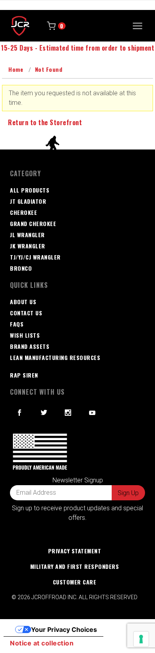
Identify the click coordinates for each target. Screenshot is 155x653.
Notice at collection (42, 643)
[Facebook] (19, 412)
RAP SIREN (24, 375)
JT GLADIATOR (28, 201)
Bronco (21, 268)
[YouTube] (93, 412)
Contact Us (26, 313)
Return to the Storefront (45, 122)
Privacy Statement (74, 551)
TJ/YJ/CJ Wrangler (35, 257)
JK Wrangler (27, 246)
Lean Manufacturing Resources (55, 357)
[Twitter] (44, 412)
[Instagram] (68, 412)
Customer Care (75, 582)
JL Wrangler (27, 234)
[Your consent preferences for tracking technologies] (141, 639)
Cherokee (23, 212)
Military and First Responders (74, 566)
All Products (29, 190)
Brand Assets (29, 346)
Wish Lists (25, 335)
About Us (23, 301)
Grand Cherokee (33, 223)
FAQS (16, 324)
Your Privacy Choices (64, 629)
